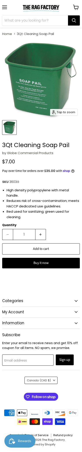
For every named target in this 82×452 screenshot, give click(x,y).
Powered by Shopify (41, 444)
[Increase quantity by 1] (40, 234)
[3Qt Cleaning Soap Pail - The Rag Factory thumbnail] (9, 127)
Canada (39, 380)
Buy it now (41, 262)
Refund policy (63, 435)
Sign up (64, 359)
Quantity (9, 225)
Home (7, 34)
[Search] (74, 20)
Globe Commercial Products (30, 153)
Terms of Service (37, 435)
